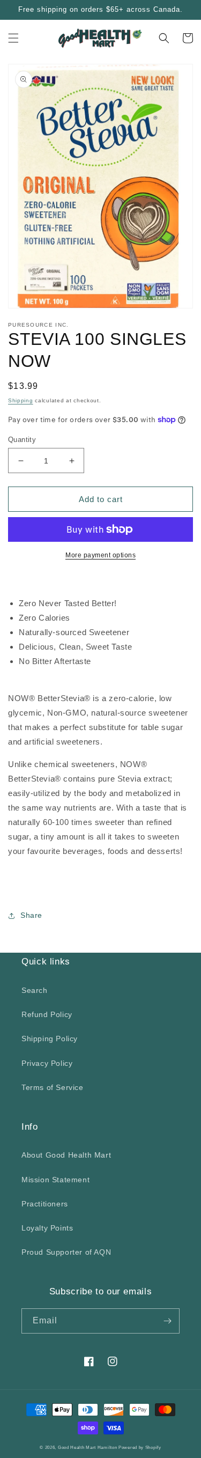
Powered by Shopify (139, 1447)
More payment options (100, 555)
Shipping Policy (49, 1038)
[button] (13, 38)
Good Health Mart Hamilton (88, 1447)
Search (34, 990)
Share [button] (31, 915)
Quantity (22, 440)
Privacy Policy (46, 1063)
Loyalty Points (47, 1228)
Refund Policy (46, 1014)
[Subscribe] (167, 1321)
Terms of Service (52, 1087)
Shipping (20, 400)
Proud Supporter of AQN (66, 1252)
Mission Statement (55, 1179)
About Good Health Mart (66, 1155)
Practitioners (44, 1203)
